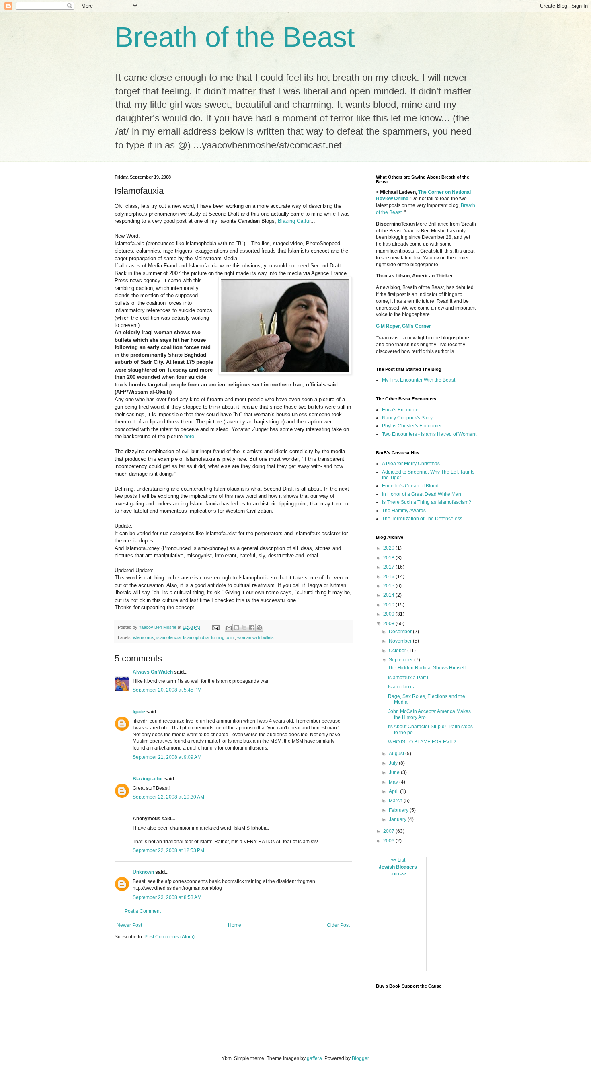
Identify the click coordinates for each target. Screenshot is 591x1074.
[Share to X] (244, 628)
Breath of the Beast (235, 37)
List (401, 860)
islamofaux (143, 637)
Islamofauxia (402, 687)
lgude (139, 712)
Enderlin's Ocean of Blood (410, 486)
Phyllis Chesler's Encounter (412, 426)
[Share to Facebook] (252, 628)
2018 (389, 558)
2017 (389, 567)
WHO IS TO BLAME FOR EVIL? (422, 742)
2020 (389, 548)
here (189, 436)
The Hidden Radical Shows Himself (427, 668)
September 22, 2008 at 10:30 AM (168, 797)
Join (394, 874)
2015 (389, 586)
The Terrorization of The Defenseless (422, 519)
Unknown (143, 872)
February (399, 810)
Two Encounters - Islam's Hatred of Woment (429, 434)
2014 (389, 595)
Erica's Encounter (401, 410)
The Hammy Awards (404, 510)
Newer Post (129, 925)
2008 (389, 623)
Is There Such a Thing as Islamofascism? (426, 502)
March (396, 800)
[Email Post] (215, 627)
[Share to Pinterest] (259, 628)
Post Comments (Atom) (169, 937)
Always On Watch (153, 672)
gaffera (314, 1058)
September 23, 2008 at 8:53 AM (167, 897)
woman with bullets (255, 637)
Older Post (338, 925)
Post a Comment (143, 911)
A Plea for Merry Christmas (411, 463)
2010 (389, 605)
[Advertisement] (512, 913)
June (395, 772)
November (401, 641)
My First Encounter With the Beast (418, 380)
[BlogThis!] (236, 628)
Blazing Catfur (294, 221)
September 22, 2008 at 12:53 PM (168, 850)
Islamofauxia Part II (408, 677)
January (398, 819)
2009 (389, 614)
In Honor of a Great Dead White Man (421, 494)
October (398, 650)
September (401, 660)
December (401, 632)
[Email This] (229, 628)
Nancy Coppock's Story (407, 418)
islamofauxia (168, 637)
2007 (389, 831)
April (394, 791)
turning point (223, 637)
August (397, 753)
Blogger (360, 1058)
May (394, 782)
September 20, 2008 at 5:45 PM (167, 690)
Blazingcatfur (148, 779)
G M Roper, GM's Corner (403, 326)
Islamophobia (196, 637)
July (394, 763)
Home (234, 925)
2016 (389, 576)
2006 (389, 841)
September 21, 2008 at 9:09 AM (167, 757)
